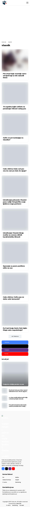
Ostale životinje (6, 479)
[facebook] (3, 468)
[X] (15, 346)
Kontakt (22, 505)
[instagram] (9, 468)
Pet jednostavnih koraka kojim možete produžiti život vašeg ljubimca (17, 405)
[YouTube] (13, 468)
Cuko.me (4, 42)
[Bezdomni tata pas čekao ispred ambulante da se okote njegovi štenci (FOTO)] (5, 391)
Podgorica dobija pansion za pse (13, 384)
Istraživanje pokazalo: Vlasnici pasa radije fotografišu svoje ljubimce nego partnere (14, 202)
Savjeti (17, 479)
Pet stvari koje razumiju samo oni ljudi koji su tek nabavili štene (14, 76)
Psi (3, 477)
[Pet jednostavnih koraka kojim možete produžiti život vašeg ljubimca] (5, 405)
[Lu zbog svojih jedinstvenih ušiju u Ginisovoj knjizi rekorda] (5, 398)
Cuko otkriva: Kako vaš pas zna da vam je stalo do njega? (14, 170)
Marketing (18, 482)
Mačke (17, 477)
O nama (4, 482)
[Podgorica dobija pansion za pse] (15, 374)
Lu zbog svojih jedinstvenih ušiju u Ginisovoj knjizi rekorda (18, 398)
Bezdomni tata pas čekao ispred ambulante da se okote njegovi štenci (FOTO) (18, 390)
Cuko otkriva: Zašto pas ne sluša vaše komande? (13, 298)
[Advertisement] (15, 23)
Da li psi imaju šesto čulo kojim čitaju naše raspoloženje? (15, 329)
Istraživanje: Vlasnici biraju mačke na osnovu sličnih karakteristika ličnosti (13, 235)
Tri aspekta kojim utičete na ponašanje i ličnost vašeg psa (14, 108)
